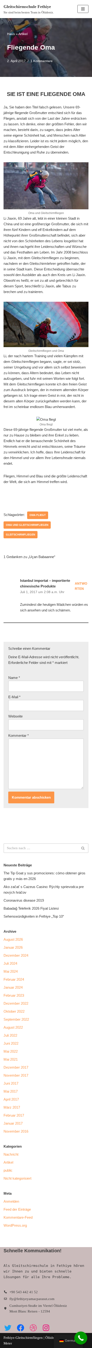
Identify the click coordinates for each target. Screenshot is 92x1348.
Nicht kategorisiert (17, 1178)
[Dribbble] (33, 1328)
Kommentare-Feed (18, 1217)
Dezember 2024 (16, 955)
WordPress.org (15, 1225)
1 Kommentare (41, 61)
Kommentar (18, 735)
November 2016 (16, 1131)
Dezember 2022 (16, 1003)
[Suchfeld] (83, 848)
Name (14, 678)
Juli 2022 (10, 1035)
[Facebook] (20, 1328)
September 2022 (16, 1019)
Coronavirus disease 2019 (24, 900)
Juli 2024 (10, 963)
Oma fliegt (37, 515)
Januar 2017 (13, 1123)
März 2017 (12, 1107)
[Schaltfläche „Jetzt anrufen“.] (80, 1338)
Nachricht (11, 1154)
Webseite (15, 716)
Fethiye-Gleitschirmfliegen (24, 1338)
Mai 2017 (11, 1091)
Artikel (23, 34)
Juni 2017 (11, 1083)
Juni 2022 (11, 1043)
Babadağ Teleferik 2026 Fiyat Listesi (31, 908)
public (8, 1170)
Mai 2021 (11, 1059)
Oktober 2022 (14, 1011)
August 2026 (13, 939)
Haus (11, 34)
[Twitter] (8, 1328)
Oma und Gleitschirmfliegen (27, 524)
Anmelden (11, 1201)
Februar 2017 (14, 1115)
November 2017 (16, 1075)
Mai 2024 (11, 971)
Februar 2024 (14, 979)
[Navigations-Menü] (82, 9)
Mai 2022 (11, 1051)
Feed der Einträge (17, 1209)
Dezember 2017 (16, 1067)
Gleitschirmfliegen (20, 534)
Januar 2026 (13, 947)
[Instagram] (46, 1328)
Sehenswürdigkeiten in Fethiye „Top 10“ (34, 916)
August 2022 (13, 1027)
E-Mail (14, 697)
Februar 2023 (14, 995)
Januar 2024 (13, 987)
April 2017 (11, 1099)
